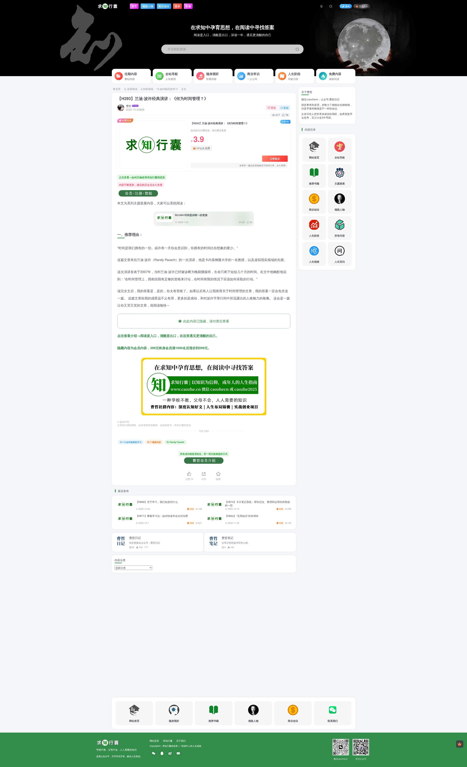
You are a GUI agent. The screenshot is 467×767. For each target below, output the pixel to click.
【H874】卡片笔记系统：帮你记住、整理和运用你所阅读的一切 (257, 503)
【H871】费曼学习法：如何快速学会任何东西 (162, 516)
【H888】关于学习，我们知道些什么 (157, 502)
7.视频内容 (155, 442)
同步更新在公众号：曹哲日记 (144, 542)
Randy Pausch (177, 442)
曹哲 (128, 106)
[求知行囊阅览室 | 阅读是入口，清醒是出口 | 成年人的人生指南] (107, 742)
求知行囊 (167, 740)
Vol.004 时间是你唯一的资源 (191, 215)
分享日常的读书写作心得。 (236, 542)
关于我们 (181, 740)
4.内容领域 (147, 89)
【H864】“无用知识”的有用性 (241, 516)
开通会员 (363, 6)
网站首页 (154, 740)
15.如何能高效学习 (167, 89)
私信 (286, 107)
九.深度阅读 (130, 89)
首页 (118, 89)
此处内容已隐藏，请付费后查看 (205, 321)
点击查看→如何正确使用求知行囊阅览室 (142, 177)
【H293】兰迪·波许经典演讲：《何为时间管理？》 (162, 98)
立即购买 (275, 158)
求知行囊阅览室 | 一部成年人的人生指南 (181, 745)
